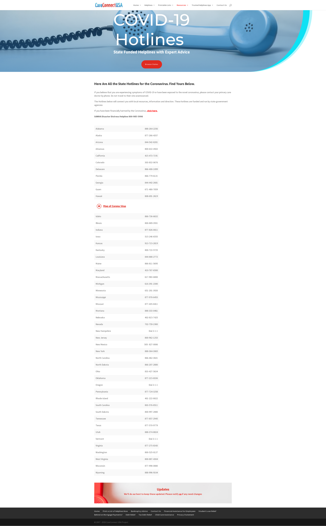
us (180, 494)
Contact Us (222, 5)
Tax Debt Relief (145, 514)
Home (136, 5)
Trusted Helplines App (201, 5)
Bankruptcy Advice (139, 511)
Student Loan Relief (207, 511)
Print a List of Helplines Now (115, 511)
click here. (152, 110)
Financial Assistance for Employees (179, 511)
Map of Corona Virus (114, 206)
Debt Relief (130, 514)
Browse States (151, 64)
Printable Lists (164, 5)
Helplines (148, 5)
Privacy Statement (185, 514)
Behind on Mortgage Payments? (108, 514)
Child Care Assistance (164, 514)
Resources (181, 5)
